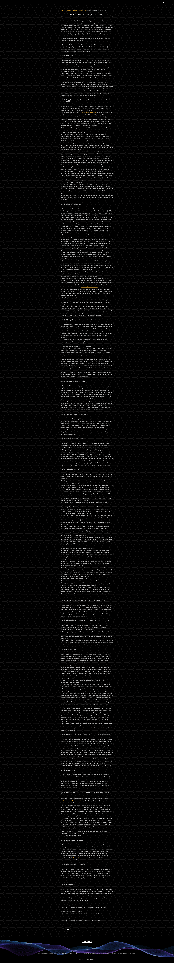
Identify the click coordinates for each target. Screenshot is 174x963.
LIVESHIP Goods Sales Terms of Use (72, 800)
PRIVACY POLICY (78, 953)
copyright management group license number (123, 953)
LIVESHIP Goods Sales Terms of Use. (97, 10)
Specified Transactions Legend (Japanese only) (96, 953)
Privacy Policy (77, 858)
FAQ (63, 953)
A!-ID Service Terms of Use (88, 112)
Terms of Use (68, 953)
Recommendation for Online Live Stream (49, 953)
